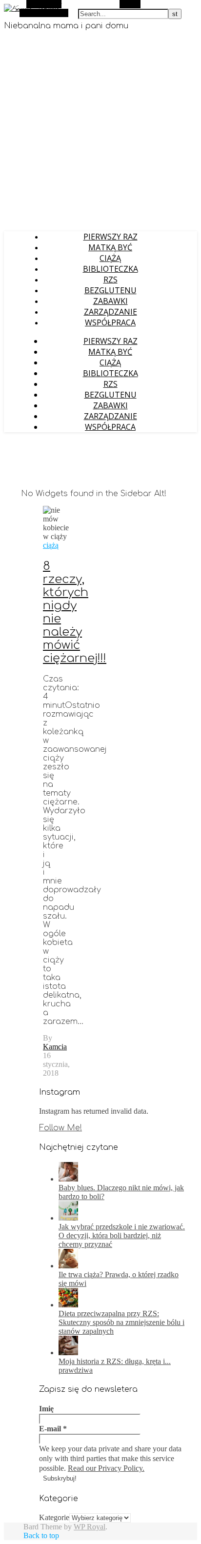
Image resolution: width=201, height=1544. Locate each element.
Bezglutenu (110, 290)
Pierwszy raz (110, 236)
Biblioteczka (110, 268)
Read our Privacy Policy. (106, 1468)
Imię (46, 1408)
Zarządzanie (110, 311)
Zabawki (110, 301)
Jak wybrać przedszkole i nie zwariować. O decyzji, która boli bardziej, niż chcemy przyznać (122, 1235)
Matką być (110, 247)
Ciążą (110, 258)
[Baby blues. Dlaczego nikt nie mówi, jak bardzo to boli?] (68, 1179)
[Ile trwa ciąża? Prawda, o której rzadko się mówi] (68, 1266)
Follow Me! (60, 1127)
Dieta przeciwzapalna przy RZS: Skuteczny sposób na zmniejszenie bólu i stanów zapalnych (121, 1322)
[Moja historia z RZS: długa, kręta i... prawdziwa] (68, 1352)
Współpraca (110, 322)
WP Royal (89, 1527)
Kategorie (54, 1517)
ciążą (51, 545)
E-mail (53, 1428)
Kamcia (55, 1047)
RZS (110, 279)
